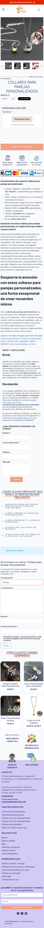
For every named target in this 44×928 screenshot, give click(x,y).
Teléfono (6, 452)
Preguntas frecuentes (11, 847)
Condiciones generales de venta (15, 870)
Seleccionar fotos (22, 119)
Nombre (6, 433)
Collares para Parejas (10, 338)
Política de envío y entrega (13, 863)
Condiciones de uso (10, 879)
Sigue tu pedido (8, 841)
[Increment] (7, 139)
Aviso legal (6, 876)
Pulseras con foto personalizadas (16, 818)
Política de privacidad (11, 873)
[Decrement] (2, 139)
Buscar (4, 837)
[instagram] (18, 913)
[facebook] (22, 913)
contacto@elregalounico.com (23, 418)
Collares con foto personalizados (16, 821)
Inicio (2, 77)
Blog (4, 844)
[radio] (5, 98)
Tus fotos (7, 112)
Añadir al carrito (22, 147)
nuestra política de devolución (19, 401)
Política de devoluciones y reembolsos (18, 867)
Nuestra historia (8, 850)
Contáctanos (7, 796)
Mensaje (6, 462)
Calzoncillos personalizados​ (14, 811)
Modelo (5, 95)
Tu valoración (7, 588)
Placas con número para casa (14, 827)
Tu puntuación (7, 578)
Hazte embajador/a (10, 853)
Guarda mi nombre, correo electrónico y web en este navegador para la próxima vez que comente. (22, 638)
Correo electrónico (11, 442)
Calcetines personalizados (13, 815)
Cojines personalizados (12, 824)
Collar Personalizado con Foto (16, 77)
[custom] (26, 913)
